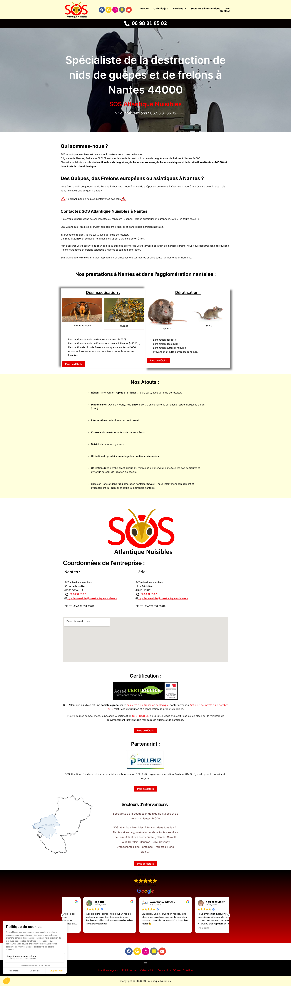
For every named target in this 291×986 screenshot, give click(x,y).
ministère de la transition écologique (148, 704)
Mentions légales (108, 970)
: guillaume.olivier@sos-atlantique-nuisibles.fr (92, 598)
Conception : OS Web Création (175, 970)
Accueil (144, 8)
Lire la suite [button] (183, 928)
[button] (179, 8)
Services (178, 8)
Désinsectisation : (103, 292)
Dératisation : (188, 292)
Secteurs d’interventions (205, 8)
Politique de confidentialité (137, 970)
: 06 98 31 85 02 (77, 594)
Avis (227, 8)
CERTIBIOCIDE (140, 715)
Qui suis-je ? (161, 8)
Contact (225, 11)
